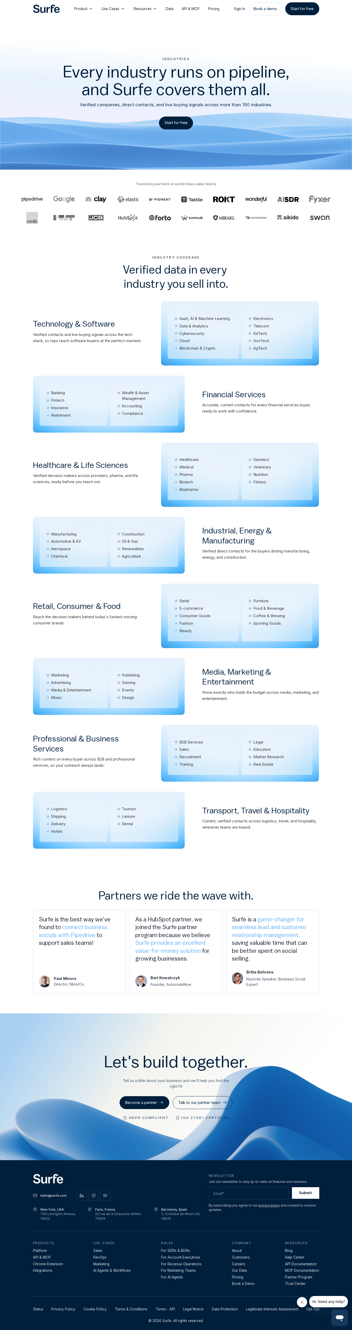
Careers (238, 1264)
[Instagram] (93, 1196)
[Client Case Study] (256, 199)
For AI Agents (172, 1277)
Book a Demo (243, 1284)
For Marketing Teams (178, 1270)
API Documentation (301, 1264)
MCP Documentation (302, 1270)
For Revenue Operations (181, 1264)
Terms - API (165, 1309)
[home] (46, 9)
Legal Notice (193, 1309)
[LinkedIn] (82, 1196)
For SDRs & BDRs (175, 1251)
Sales (97, 1251)
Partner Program (298, 1277)
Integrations (42, 1270)
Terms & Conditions (131, 1309)
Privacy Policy (63, 1309)
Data (169, 9)
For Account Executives (180, 1257)
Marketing (101, 1264)
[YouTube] (105, 1196)
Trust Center (295, 1284)
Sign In (239, 9)
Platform (40, 1251)
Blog (288, 1251)
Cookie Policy (95, 1309)
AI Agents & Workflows (112, 1270)
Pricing (213, 9)
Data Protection (225, 1309)
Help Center (294, 1257)
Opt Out (312, 1309)
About (237, 1251)
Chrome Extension (48, 1264)
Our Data (239, 1270)
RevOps (99, 1257)
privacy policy (269, 1205)
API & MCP (190, 9)
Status (38, 1309)
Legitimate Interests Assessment (272, 1309)
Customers (241, 1257)
